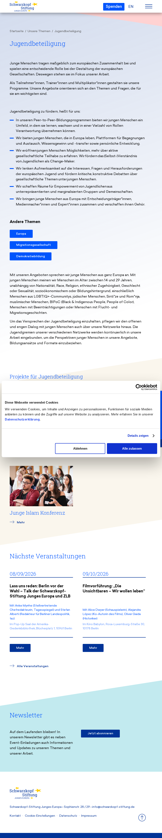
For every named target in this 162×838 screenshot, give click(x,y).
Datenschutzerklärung (22, 419)
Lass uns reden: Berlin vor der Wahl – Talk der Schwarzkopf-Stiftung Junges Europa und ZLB (40, 592)
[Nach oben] (142, 820)
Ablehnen (80, 448)
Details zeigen (138, 435)
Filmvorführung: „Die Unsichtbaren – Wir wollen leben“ (114, 589)
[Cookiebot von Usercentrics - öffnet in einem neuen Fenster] (138, 387)
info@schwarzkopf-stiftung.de (113, 807)
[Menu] (148, 6)
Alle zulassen (132, 448)
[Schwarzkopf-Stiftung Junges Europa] (23, 6)
